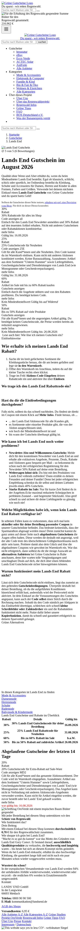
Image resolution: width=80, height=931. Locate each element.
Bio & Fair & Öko (27, 85)
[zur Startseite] (17, 3)
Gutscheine (15, 138)
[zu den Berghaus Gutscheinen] (40, 689)
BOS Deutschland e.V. (29, 114)
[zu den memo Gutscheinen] (40, 665)
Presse (17, 921)
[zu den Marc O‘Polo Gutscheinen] (40, 625)
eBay (19, 55)
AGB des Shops (11, 906)
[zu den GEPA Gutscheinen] (40, 635)
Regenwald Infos (26, 104)
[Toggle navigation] (6, 29)
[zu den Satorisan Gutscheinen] (40, 682)
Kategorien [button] (15, 71)
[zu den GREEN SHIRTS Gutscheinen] (40, 649)
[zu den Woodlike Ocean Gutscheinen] (40, 655)
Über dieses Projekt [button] (20, 95)
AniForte (21, 65)
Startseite (14, 134)
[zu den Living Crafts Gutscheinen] (40, 639)
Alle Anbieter (24, 68)
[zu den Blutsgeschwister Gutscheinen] (40, 652)
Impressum (7, 924)
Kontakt (26, 921)
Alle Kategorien (25, 91)
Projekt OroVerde (11, 917)
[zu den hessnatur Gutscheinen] (40, 629)
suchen (42, 42)
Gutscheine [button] (15, 48)
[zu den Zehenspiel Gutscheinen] (40, 662)
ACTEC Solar (24, 61)
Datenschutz (24, 924)
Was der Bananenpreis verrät (33, 118)
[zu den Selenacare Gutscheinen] (40, 675)
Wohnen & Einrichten (29, 88)
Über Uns (22, 98)
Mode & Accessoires (28, 75)
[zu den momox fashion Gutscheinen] (40, 659)
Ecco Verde (23, 58)
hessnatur (21, 51)
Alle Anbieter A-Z (12, 914)
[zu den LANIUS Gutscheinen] (40, 669)
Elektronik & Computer (30, 78)
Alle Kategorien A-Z (35, 914)
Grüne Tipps (23, 108)
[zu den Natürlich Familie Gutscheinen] (40, 679)
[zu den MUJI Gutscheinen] (40, 642)
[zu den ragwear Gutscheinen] (40, 685)
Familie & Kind (25, 81)
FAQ (19, 111)
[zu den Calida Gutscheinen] (40, 632)
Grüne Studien (57, 914)
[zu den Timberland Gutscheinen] (40, 645)
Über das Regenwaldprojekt (32, 101)
